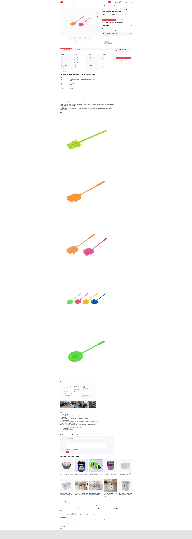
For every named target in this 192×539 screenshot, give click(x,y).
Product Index (113, 531)
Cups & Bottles (98, 508)
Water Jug (115, 505)
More (61, 528)
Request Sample (120, 22)
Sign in (131, 2)
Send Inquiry (109, 19)
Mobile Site (117, 531)
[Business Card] (130, 53)
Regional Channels (107, 531)
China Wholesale (92, 531)
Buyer (109, 5)
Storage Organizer (81, 506)
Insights (121, 531)
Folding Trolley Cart (63, 505)
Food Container (62, 506)
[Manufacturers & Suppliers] (65, 2)
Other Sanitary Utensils (69, 519)
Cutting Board (116, 506)
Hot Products (71, 531)
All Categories (63, 5)
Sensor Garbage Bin (94, 519)
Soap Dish (62, 519)
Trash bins (79, 505)
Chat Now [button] (125, 19)
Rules (131, 5)
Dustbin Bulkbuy (63, 526)
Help (114, 5)
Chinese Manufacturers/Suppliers (84, 531)
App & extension (119, 5)
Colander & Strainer (63, 508)
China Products (76, 531)
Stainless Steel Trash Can (85, 519)
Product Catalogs (74, 503)
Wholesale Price (97, 531)
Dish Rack (79, 508)
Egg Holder (97, 505)
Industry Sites (102, 531)
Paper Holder (77, 519)
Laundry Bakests (98, 506)
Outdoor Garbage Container (103, 519)
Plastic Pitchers (116, 508)
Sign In (103, 44)
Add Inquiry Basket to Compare (80, 41)
